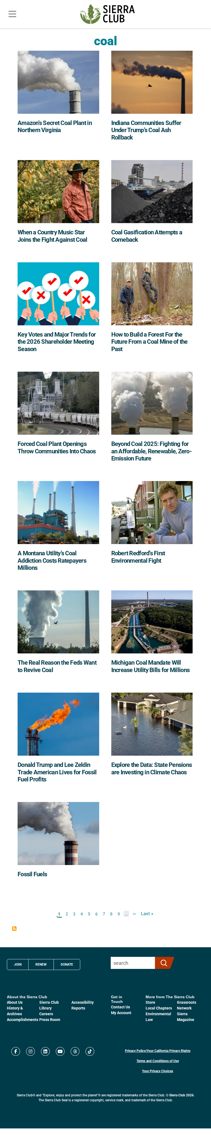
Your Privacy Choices (157, 1071)
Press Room (49, 1019)
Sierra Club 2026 (181, 1095)
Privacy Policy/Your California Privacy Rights (157, 1050)
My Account (121, 1012)
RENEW (41, 964)
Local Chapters (159, 1008)
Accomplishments (22, 1019)
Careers (46, 1013)
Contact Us (120, 1006)
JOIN (17, 964)
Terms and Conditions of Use (158, 1061)
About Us (15, 1002)
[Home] (107, 14)
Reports (78, 1008)
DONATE (67, 964)
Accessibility (82, 1002)
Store (150, 1002)
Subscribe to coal (14, 928)
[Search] (162, 963)
